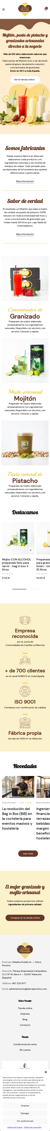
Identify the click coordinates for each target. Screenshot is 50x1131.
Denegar (25, 1113)
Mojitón (25, 398)
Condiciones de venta (25, 1044)
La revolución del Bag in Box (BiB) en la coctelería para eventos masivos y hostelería (17, 819)
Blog (25, 1019)
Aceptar (25, 1105)
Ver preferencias (25, 1121)
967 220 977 (19, 983)
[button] (45, 1072)
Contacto (25, 1025)
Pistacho (25, 481)
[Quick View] (30, 550)
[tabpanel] (18, 554)
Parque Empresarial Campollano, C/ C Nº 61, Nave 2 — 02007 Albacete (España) (24, 974)
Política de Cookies (15, 1127)
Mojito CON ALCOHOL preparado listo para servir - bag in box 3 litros (16, 564)
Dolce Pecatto (9, 802)
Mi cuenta (25, 1049)
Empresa (25, 1013)
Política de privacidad (32, 1127)
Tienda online (25, 1008)
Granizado (25, 316)
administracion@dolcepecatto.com (28, 988)
